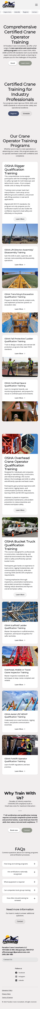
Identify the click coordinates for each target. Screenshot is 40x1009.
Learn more (25, 63)
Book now (14, 830)
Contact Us (7, 959)
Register (26, 12)
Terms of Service (7, 997)
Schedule (26, 113)
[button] (36, 5)
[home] (9, 5)
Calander (17, 12)
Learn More (20, 219)
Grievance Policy (7, 990)
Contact (34, 12)
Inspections (7, 12)
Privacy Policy (6, 994)
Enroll (13, 63)
